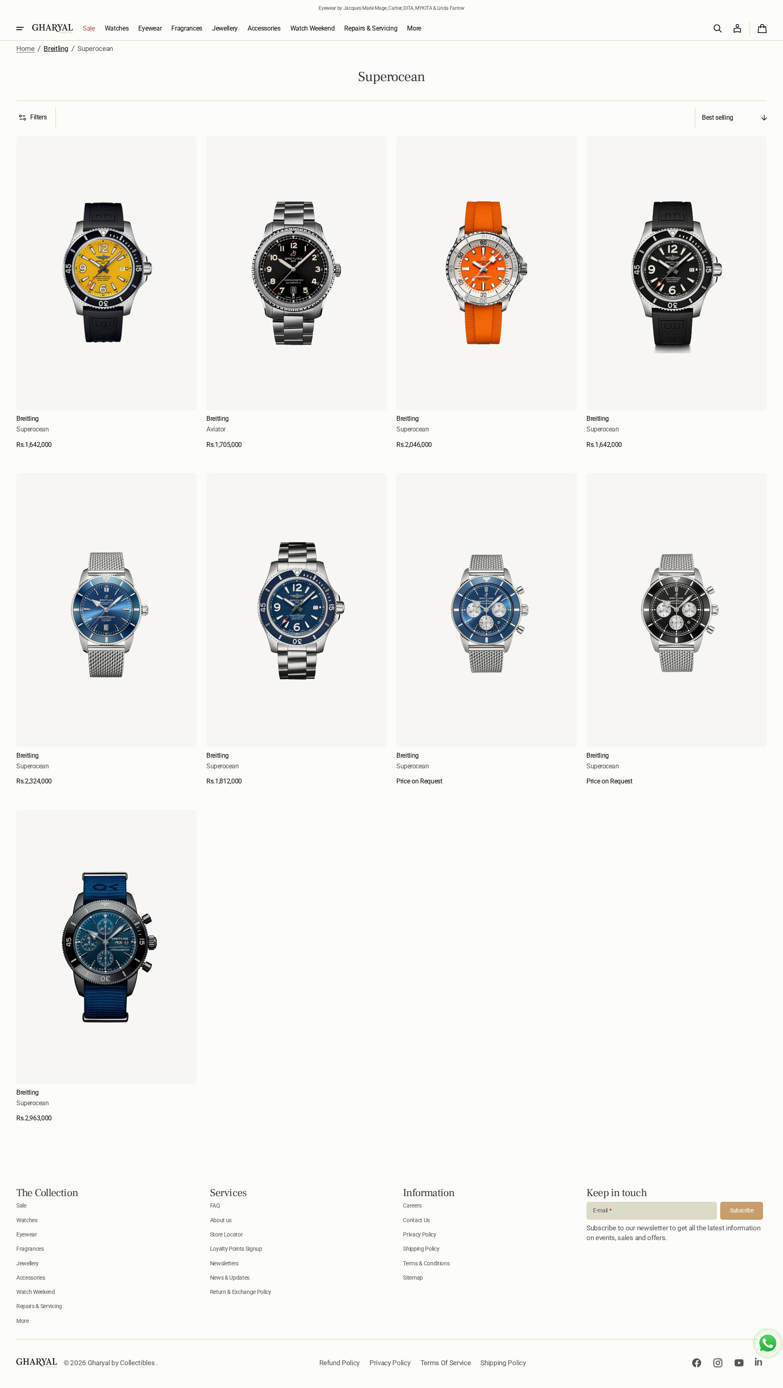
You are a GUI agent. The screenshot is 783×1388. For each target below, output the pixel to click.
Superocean (32, 429)
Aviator (216, 429)
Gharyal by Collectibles (122, 1363)
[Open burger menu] (20, 28)
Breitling (56, 48)
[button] (718, 28)
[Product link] (106, 292)
